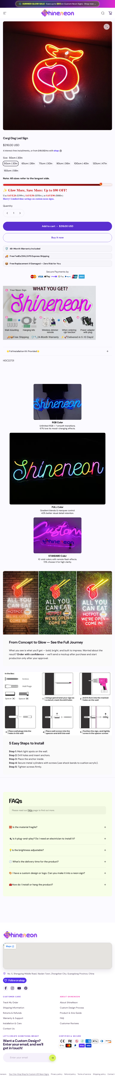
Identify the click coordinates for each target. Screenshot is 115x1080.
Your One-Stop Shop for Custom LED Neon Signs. (29, 1074)
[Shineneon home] (20, 934)
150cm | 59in (11, 170)
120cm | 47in (100, 163)
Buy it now (57, 237)
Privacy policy (56, 1074)
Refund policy (70, 1074)
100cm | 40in (81, 163)
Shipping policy (99, 1074)
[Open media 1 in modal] (107, 27)
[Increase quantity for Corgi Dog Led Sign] (20, 213)
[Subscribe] (52, 1058)
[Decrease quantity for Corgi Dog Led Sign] (6, 213)
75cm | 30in (45, 163)
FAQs (30, 810)
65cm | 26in (28, 163)
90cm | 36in (63, 163)
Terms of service (84, 1074)
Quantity (8, 205)
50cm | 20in (10, 163)
